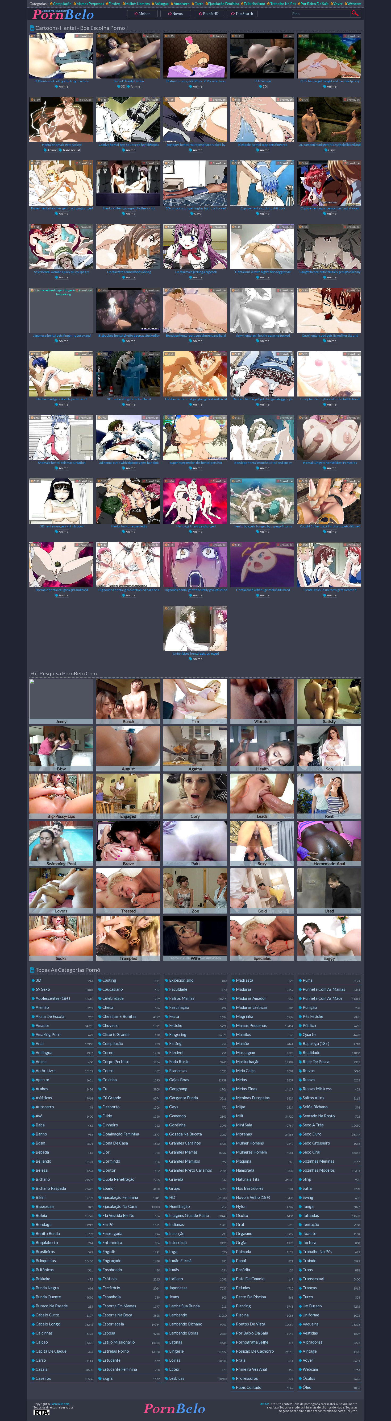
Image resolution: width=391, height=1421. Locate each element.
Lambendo (197, 1314)
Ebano (131, 1188)
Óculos (331, 1378)
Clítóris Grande (131, 1034)
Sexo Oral (331, 1152)
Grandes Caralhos (197, 1143)
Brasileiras (64, 1251)
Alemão (64, 1007)
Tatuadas (331, 1215)
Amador (64, 1025)
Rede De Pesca (331, 1061)
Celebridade (131, 998)
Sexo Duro (331, 1133)
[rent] (329, 796)
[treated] (128, 891)
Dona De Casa (131, 1143)
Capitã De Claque (64, 1351)
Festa (197, 1016)
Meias (264, 1079)
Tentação (331, 1224)
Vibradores (331, 1342)
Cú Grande (131, 1097)
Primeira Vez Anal (264, 1369)
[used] (329, 891)
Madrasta (264, 980)
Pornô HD (210, 13)
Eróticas (131, 1278)
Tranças (331, 1287)
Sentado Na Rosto (331, 1115)
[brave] (128, 843)
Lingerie (197, 1351)
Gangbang (197, 1088)
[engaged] (128, 796)
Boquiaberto (64, 1242)
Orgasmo (264, 1233)
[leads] (262, 796)
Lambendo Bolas (197, 1333)
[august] (128, 748)
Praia (264, 1360)
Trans (331, 1269)
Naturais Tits (264, 1179)
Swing (331, 1197)
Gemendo (197, 1115)
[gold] (262, 891)
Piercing (264, 1305)
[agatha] (195, 748)
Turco (331, 1296)
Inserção (197, 1233)
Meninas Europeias (264, 1097)
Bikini (64, 1197)
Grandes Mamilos (197, 1161)
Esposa (131, 1333)
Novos (177, 13)
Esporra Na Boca (131, 1314)
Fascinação (197, 1007)
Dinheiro (131, 1124)
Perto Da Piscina (264, 1296)
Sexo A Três (331, 1124)
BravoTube (84, 36)
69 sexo (64, 989)
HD (197, 1197)
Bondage (64, 1224)
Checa (131, 1007)
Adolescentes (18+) (64, 998)
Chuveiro (131, 1025)
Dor (131, 1152)
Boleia (64, 1215)
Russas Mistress (331, 1088)
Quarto (331, 1034)
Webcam (354, 4)
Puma (331, 980)
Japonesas (197, 1287)
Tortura (331, 1242)
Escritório (131, 1287)
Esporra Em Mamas (131, 1305)
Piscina (264, 1314)
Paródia (264, 1269)
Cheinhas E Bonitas (131, 1016)
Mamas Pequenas (90, 4)
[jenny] (61, 701)
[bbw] (61, 748)
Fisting (197, 1043)
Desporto (131, 1106)
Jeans (197, 1296)
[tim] (195, 701)
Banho (64, 1133)
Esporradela (131, 1323)
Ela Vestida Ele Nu (131, 1215)
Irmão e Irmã (197, 1260)
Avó (64, 1115)
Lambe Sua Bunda (197, 1305)
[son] (329, 748)
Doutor (131, 1170)
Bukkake (64, 1278)
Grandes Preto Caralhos (197, 1170)
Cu (131, 1088)
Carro (198, 4)
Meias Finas (264, 1088)
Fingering (197, 1034)
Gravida (197, 1179)
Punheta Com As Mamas (331, 989)
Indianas (197, 1224)
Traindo (331, 1260)
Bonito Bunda (64, 1233)
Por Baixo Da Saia (314, 4)
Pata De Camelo (264, 1278)
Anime (63, 86)
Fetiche (197, 1025)
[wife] (195, 938)
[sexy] (262, 843)
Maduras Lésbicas (264, 1007)
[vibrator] (262, 701)
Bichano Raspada (64, 1188)
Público (331, 1025)
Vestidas (331, 1333)
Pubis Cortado (264, 1387)
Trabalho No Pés (283, 4)
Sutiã (331, 1188)
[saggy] (329, 938)
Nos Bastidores (264, 1188)
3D (122, 86)
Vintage (331, 1351)
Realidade (331, 1052)
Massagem (264, 1052)
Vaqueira (331, 1323)
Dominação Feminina (131, 1133)
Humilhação (197, 1206)
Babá (64, 1124)
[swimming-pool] (61, 843)
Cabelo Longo (64, 1323)
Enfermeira (131, 1242)
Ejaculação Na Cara (131, 1206)
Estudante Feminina (131, 1369)
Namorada (264, 1170)
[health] (262, 748)
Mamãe (264, 1043)
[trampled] (128, 938)
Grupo (197, 1188)
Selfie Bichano (331, 1106)
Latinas (197, 1342)
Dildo (131, 1115)
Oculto (264, 1215)
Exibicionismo (254, 4)
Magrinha (264, 1016)
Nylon (264, 1206)
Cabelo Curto (64, 1314)
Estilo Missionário (131, 1342)
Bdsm (64, 1143)
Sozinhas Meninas (331, 1161)
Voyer (338, 4)
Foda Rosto (197, 1061)
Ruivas (331, 1070)
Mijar (264, 1106)
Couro (131, 1070)
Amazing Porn (64, 1034)
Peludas (264, 1287)
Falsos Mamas (197, 998)
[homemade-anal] (329, 843)
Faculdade (197, 989)
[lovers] (61, 891)
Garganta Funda (197, 1097)
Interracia (197, 1242)
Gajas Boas (197, 1079)
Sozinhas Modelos (331, 1170)
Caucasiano (131, 989)
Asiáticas (64, 1097)
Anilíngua (162, 4)
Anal (64, 1043)
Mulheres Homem (264, 1152)
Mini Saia (264, 1124)
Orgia (264, 1242)
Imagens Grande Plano (197, 1215)
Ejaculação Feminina (223, 4)
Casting (131, 980)
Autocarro (181, 4)
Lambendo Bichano (197, 1323)
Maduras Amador (264, 998)
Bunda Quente (64, 1296)
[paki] (195, 843)
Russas (331, 1079)
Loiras (197, 1360)
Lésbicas (197, 1378)
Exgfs (131, 1378)
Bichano (64, 1179)
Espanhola (131, 1296)
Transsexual (71, 150)
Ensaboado (131, 1269)
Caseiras (64, 1378)
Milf (264, 1115)
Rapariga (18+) (331, 1043)
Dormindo (131, 1161)
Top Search (244, 13)
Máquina (264, 1161)
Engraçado (131, 1260)
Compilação (62, 4)
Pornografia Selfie (264, 1342)
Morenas (264, 1133)
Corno (131, 1052)
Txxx (290, 36)
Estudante (131, 1360)
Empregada (131, 1233)
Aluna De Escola (64, 1016)
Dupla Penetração (131, 1179)
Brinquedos (64, 1260)
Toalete (331, 1233)
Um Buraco (331, 1305)
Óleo (331, 1387)
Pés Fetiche (331, 1016)
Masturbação (264, 1061)
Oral (264, 1224)
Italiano (197, 1278)
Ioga (197, 1251)
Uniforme (331, 1314)
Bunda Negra (64, 1287)
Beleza (64, 1170)
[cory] (195, 796)
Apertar (64, 1079)
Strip (331, 1179)
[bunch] (128, 701)
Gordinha (197, 1124)
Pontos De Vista (264, 1323)
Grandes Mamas (197, 1152)
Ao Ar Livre (64, 1070)
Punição (331, 1007)
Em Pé (131, 1224)
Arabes (64, 1088)
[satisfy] (329, 701)
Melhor (144, 13)
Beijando (64, 1161)
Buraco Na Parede (64, 1305)
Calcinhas (64, 1333)
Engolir (131, 1251)
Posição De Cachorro (264, 1351)
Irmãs (197, 1269)
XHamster (219, 36)
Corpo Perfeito (131, 1061)
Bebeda (64, 1152)
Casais (64, 1369)
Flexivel (114, 4)
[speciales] (262, 938)
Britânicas (64, 1269)
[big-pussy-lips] (61, 796)
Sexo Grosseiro (331, 1143)
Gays (331, 150)
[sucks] (61, 938)
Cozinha (131, 1079)
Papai (264, 1260)
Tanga (331, 1206)
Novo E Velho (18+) (264, 1197)
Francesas (197, 1070)
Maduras (264, 989)
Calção (64, 1342)
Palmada (264, 1251)
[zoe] (195, 891)
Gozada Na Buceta (197, 1133)
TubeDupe (152, 36)
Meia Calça (264, 1070)
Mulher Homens (137, 4)
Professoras (264, 1378)
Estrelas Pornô (131, 1351)
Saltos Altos (331, 1097)
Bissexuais (64, 1206)
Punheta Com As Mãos (331, 998)
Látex (197, 1369)
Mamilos (264, 1034)
